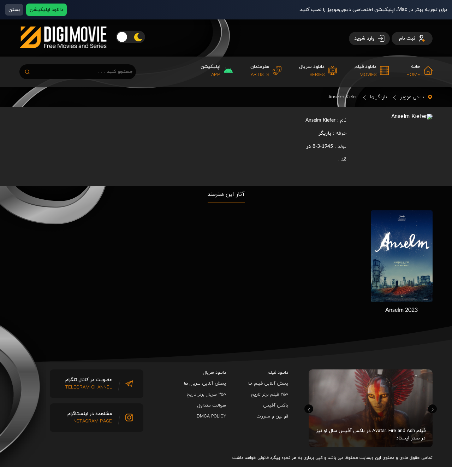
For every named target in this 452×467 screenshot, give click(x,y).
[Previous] (308, 408)
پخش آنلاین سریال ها (205, 383)
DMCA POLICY (211, 416)
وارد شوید (365, 38)
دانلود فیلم (277, 372)
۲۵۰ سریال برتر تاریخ (206, 394)
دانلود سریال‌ (214, 372)
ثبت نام (408, 38)
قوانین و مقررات (272, 416)
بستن (14, 9)
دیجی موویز (412, 97)
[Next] (432, 408)
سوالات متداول (211, 405)
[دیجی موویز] (63, 54)
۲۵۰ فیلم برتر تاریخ (269, 394)
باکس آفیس (275, 405)
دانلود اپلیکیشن (46, 9)
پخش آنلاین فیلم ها (268, 383)
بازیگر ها (378, 97)
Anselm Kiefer (342, 97)
